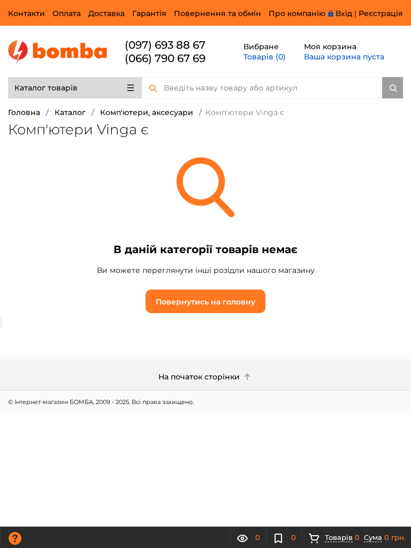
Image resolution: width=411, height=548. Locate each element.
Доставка (106, 13)
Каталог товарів (46, 88)
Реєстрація (381, 13)
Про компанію (297, 13)
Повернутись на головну (205, 302)
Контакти (26, 13)
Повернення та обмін (217, 13)
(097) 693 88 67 (165, 45)
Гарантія (149, 13)
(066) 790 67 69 (165, 58)
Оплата (66, 13)
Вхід (344, 13)
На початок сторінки (200, 377)
